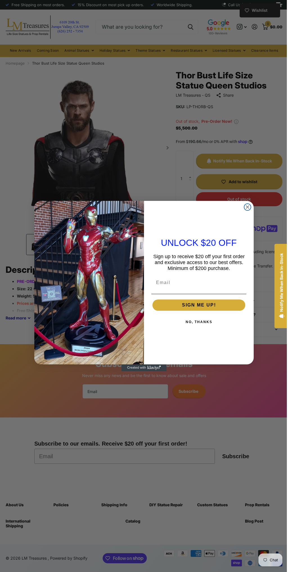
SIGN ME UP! (197, 305)
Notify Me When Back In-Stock (277, 282)
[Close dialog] (245, 207)
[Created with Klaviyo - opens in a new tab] (142, 367)
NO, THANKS (196, 322)
